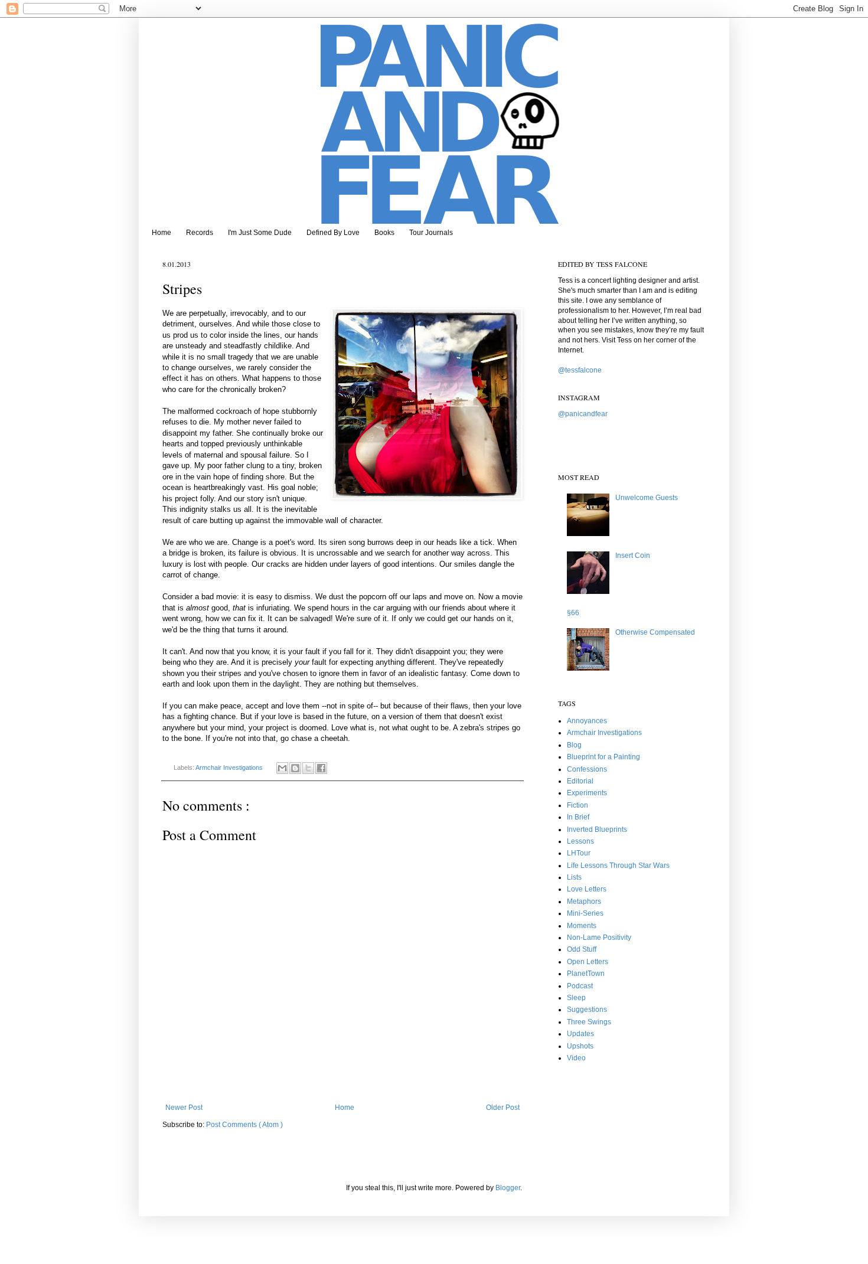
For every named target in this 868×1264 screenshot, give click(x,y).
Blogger (507, 1188)
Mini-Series (585, 913)
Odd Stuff (581, 949)
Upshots (580, 1046)
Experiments (587, 793)
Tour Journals (431, 232)
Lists (574, 877)
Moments (581, 926)
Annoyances (587, 721)
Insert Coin (632, 555)
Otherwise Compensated (655, 632)
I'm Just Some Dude (260, 232)
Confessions (587, 769)
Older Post (503, 1107)
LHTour (578, 853)
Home (161, 232)
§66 (573, 613)
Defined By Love (333, 232)
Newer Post (184, 1107)
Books (384, 232)
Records (199, 232)
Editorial (580, 781)
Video (576, 1058)
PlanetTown (586, 973)
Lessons (580, 841)
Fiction (577, 805)
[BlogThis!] (295, 768)
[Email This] (282, 768)
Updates (580, 1034)
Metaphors (584, 901)
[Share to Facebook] (321, 768)
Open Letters (587, 962)
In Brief (578, 817)
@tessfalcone (580, 370)
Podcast (580, 986)
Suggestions (587, 1009)
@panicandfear (583, 414)
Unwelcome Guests (646, 498)
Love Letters (586, 889)
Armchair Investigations (230, 767)
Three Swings (589, 1022)
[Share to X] (308, 768)
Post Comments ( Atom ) (244, 1125)
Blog (574, 745)
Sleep (576, 998)
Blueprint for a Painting (603, 757)
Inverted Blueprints (597, 829)
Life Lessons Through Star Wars (618, 865)
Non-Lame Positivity (599, 937)
